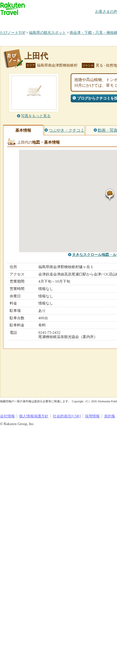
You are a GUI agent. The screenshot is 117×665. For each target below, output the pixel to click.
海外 (43, 21)
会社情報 (7, 416)
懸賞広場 (66, 21)
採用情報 (92, 416)
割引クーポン (89, 21)
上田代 (36, 55)
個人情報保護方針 (34, 416)
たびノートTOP (12, 32)
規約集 (109, 416)
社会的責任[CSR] (67, 416)
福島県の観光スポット (47, 32)
